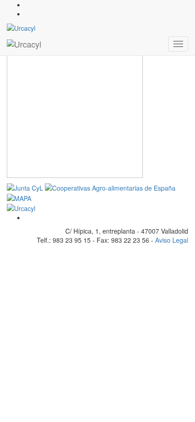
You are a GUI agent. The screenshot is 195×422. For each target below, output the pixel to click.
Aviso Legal (171, 240)
